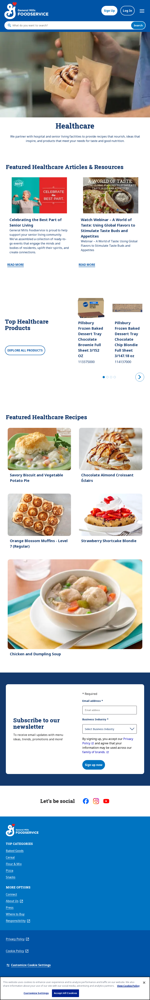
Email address (92, 701)
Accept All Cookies (65, 993)
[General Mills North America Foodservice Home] (26, 10)
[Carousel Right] (139, 377)
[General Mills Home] (22, 830)
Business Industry (95, 719)
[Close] (144, 983)
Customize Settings (36, 993)
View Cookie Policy (128, 985)
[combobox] (71, 25)
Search (138, 25)
